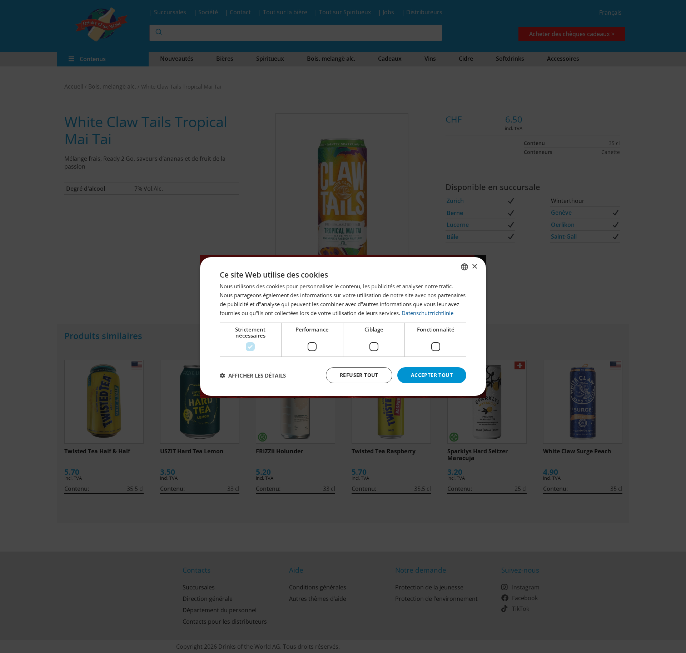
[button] (253, 375)
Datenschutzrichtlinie (427, 312)
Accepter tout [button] (432, 375)
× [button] (474, 266)
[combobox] (464, 266)
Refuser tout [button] (359, 375)
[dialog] (343, 326)
